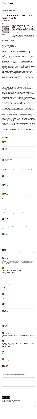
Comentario (3, 376)
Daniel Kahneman (15, 25)
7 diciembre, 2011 (6, 194)
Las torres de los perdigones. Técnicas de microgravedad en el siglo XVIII (27, 406)
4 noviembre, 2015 (6, 333)
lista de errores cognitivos (11, 89)
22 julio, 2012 (6, 219)
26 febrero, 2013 (6, 311)
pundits (25, 103)
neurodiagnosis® (7, 218)
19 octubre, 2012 (6, 304)
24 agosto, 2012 (6, 268)
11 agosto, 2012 (6, 250)
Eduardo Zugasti (7, 20)
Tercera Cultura (12, 10)
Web (2, 394)
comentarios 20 (12, 13)
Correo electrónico (3, 391)
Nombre (3, 388)
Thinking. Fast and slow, (24, 35)
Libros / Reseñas (5, 10)
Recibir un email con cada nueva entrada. (8, 401)
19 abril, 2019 (6, 366)
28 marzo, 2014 (6, 326)
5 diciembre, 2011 (7, 13)
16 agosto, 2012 (6, 258)
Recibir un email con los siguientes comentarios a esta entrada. (11, 400)
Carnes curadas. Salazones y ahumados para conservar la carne (9, 405)
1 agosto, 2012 (6, 234)
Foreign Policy (14, 29)
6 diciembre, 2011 (6, 185)
